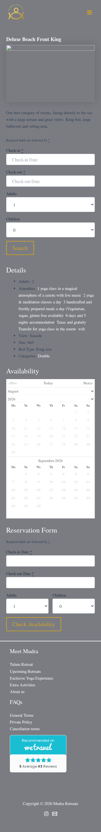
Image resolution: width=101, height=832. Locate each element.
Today (48, 382)
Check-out (15, 172)
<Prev (12, 382)
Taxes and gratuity (71, 322)
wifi (81, 329)
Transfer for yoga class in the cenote (47, 329)
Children (13, 219)
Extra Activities (22, 684)
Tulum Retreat (21, 664)
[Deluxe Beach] (50, 73)
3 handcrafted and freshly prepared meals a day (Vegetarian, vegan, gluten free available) (55, 308)
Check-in (14, 150)
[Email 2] (54, 813)
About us (17, 691)
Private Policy (21, 722)
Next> (88, 382)
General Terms (22, 715)
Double (44, 355)
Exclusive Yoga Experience (31, 678)
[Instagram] (46, 813)
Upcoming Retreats (25, 671)
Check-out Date (20, 573)
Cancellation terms (25, 728)
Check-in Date (19, 551)
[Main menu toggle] (89, 12)
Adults (11, 193)
